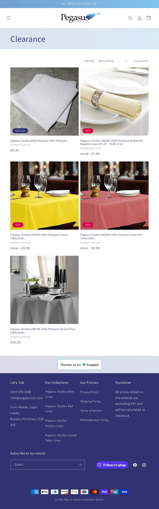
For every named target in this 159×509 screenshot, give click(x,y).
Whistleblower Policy (94, 420)
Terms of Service (91, 410)
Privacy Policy (89, 392)
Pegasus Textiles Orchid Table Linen (61, 437)
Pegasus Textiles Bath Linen (59, 394)
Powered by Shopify (93, 499)
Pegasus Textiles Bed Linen (59, 408)
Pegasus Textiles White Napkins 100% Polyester (38, 140)
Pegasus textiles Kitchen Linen (56, 423)
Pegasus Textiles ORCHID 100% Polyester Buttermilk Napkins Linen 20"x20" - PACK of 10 (111, 142)
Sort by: (89, 61)
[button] (8, 18)
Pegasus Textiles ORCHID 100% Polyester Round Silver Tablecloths (43, 330)
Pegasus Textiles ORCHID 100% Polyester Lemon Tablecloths (39, 236)
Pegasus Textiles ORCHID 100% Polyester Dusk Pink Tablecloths (111, 236)
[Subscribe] (80, 465)
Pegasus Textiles (73, 499)
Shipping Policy (90, 401)
